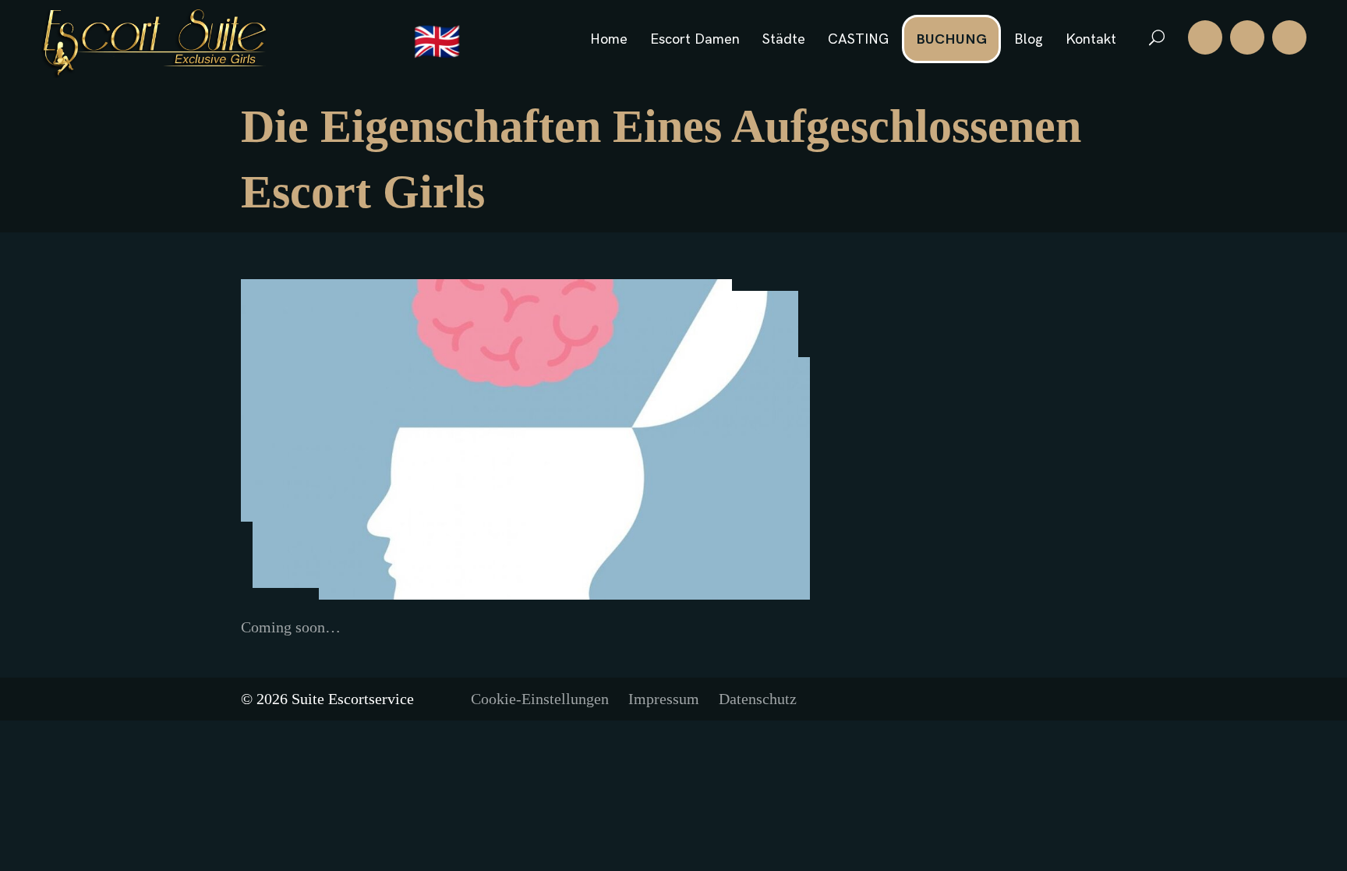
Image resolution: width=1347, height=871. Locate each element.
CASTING (858, 39)
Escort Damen (695, 39)
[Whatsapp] (1247, 37)
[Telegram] (1289, 37)
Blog (1028, 39)
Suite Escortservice (353, 698)
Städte (783, 39)
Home (609, 39)
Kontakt (1091, 39)
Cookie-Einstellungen (540, 698)
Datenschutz (758, 698)
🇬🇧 (437, 43)
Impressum (663, 698)
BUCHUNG (951, 39)
